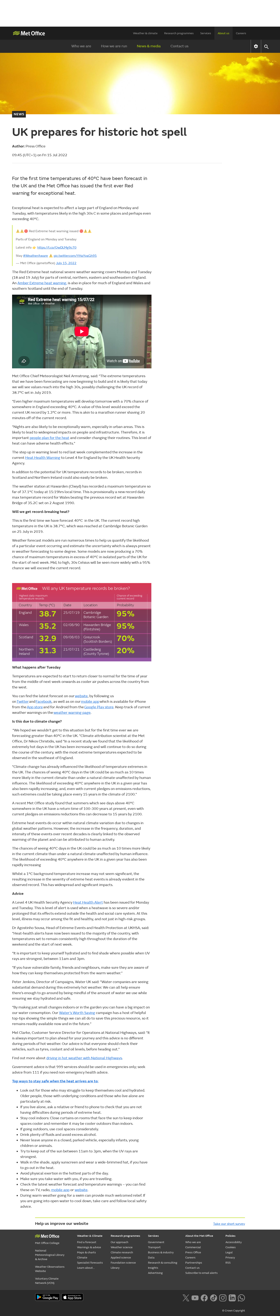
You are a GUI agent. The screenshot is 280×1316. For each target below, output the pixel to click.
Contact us (179, 46)
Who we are (81, 46)
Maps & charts (86, 1252)
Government (156, 1242)
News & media (149, 46)
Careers (241, 33)
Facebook (44, 701)
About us (223, 33)
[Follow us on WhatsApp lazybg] (241, 1297)
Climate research (122, 1252)
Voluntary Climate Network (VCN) (47, 1281)
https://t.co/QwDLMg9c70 (56, 248)
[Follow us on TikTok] (213, 1297)
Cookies (230, 1247)
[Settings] (256, 46)
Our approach (119, 1242)
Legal (229, 1252)
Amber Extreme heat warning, (42, 283)
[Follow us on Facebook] (204, 1297)
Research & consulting (162, 1262)
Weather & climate (145, 33)
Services (205, 33)
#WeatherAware (35, 256)
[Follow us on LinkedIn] (232, 1297)
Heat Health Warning (42, 457)
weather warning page (72, 712)
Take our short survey (229, 1224)
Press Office (193, 1252)
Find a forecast (86, 1242)
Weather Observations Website (50, 1269)
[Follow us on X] (185, 1297)
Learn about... (86, 1268)
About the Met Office (199, 1236)
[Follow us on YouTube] (195, 1297)
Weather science (122, 1247)
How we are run (114, 46)
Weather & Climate (89, 1236)
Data (151, 1257)
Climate (82, 1257)
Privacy (230, 1257)
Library (115, 1268)
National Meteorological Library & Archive (49, 1255)
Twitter (23, 701)
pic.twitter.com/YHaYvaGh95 (75, 256)
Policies (230, 1236)
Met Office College (47, 1243)
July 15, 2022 (66, 263)
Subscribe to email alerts (201, 1273)
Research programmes (179, 33)
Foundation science (123, 1262)
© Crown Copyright (233, 1310)
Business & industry (161, 1252)
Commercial (193, 1247)
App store (35, 707)
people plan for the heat (49, 438)
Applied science (121, 1257)
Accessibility (233, 1242)
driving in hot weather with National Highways (84, 1058)
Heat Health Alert (88, 902)
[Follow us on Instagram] (222, 1297)
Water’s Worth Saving (77, 1012)
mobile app (90, 701)
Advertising (155, 1273)
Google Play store (99, 707)
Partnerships (193, 1262)
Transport (154, 1247)
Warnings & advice (89, 1247)
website (81, 696)
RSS (228, 1262)
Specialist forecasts (90, 1262)
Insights (153, 1268)
